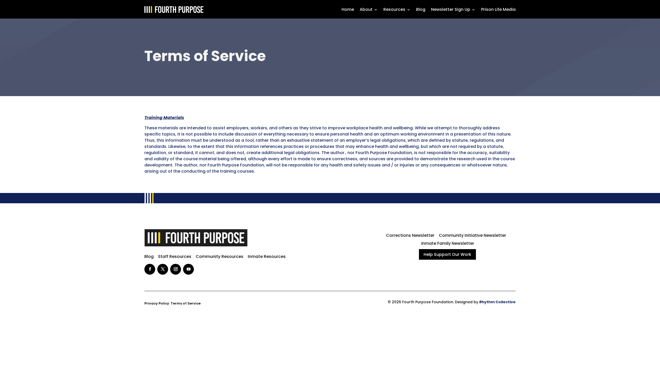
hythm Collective (497, 302)
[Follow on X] (162, 269)
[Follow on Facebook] (149, 269)
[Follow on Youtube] (188, 269)
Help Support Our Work (447, 254)
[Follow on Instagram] (175, 269)
